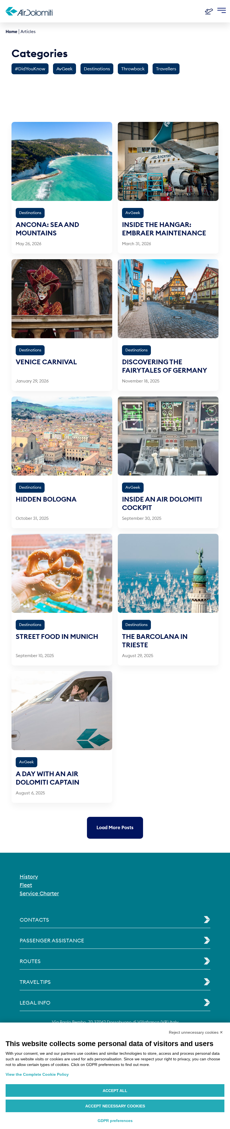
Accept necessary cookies (115, 1106)
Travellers (166, 68)
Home (11, 31)
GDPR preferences (115, 1120)
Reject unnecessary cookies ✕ (196, 1032)
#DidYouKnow (30, 68)
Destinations (97, 68)
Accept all (115, 1090)
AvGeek (64, 68)
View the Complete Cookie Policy (37, 1074)
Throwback (133, 68)
